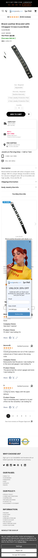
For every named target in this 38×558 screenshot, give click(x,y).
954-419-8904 (10, 161)
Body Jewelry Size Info (10, 187)
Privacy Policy (8, 494)
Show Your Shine (9, 525)
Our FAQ (6, 516)
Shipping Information (9, 182)
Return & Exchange (9, 500)
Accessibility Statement (11, 503)
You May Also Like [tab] (19, 194)
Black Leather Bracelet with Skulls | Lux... (19, 239)
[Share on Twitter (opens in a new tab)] (13, 338)
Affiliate (6, 483)
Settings (19, 546)
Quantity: (19, 105)
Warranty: (19, 92)
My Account (7, 522)
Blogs (6, 485)
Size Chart (7, 514)
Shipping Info (8, 498)
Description (6, 168)
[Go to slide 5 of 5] (2, 224)
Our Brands (7, 478)
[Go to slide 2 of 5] (36, 224)
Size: (19, 85)
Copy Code (27, 5)
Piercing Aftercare (10, 518)
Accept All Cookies (19, 555)
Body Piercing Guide (10, 523)
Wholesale (7, 479)
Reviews (6, 513)
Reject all (19, 550)
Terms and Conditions (11, 496)
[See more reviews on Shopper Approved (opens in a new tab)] (17, 338)
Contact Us (7, 501)
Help (5, 481)
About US (7, 476)
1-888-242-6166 (11, 156)
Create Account (9, 520)
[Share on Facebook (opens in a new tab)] (10, 338)
